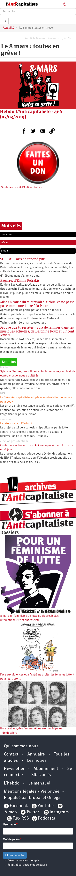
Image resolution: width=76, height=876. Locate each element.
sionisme (5, 419)
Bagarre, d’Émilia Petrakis (20, 280)
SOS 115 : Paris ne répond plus (23, 259)
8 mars (4, 251)
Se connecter (16, 855)
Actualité (8, 27)
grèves (4, 242)
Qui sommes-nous (21, 746)
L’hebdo (11, 783)
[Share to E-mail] (43, 131)
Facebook (18, 806)
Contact (11, 754)
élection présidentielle (14, 441)
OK (4, 21)
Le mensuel (39, 783)
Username (9, 824)
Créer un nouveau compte (23, 860)
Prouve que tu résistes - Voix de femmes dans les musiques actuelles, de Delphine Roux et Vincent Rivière (37, 331)
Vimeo (11, 812)
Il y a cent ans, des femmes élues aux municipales (31, 728)
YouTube (45, 806)
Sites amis (41, 775)
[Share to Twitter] (33, 131)
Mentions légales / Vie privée (31, 791)
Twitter (33, 812)
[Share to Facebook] (24, 131)
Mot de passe (11, 839)
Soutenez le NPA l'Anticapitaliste (21, 187)
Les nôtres (37, 760)
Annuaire (36, 754)
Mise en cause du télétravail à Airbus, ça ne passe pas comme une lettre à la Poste (37, 304)
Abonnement (46, 769)
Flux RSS (21, 818)
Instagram (59, 812)
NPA (2, 393)
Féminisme (7, 234)
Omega (54, 798)
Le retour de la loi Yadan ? (16, 423)
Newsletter (14, 769)
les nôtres (6, 367)
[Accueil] (19, 4)
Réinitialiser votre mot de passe (27, 865)
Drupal (35, 798)
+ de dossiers (8, 733)
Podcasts (46, 818)
